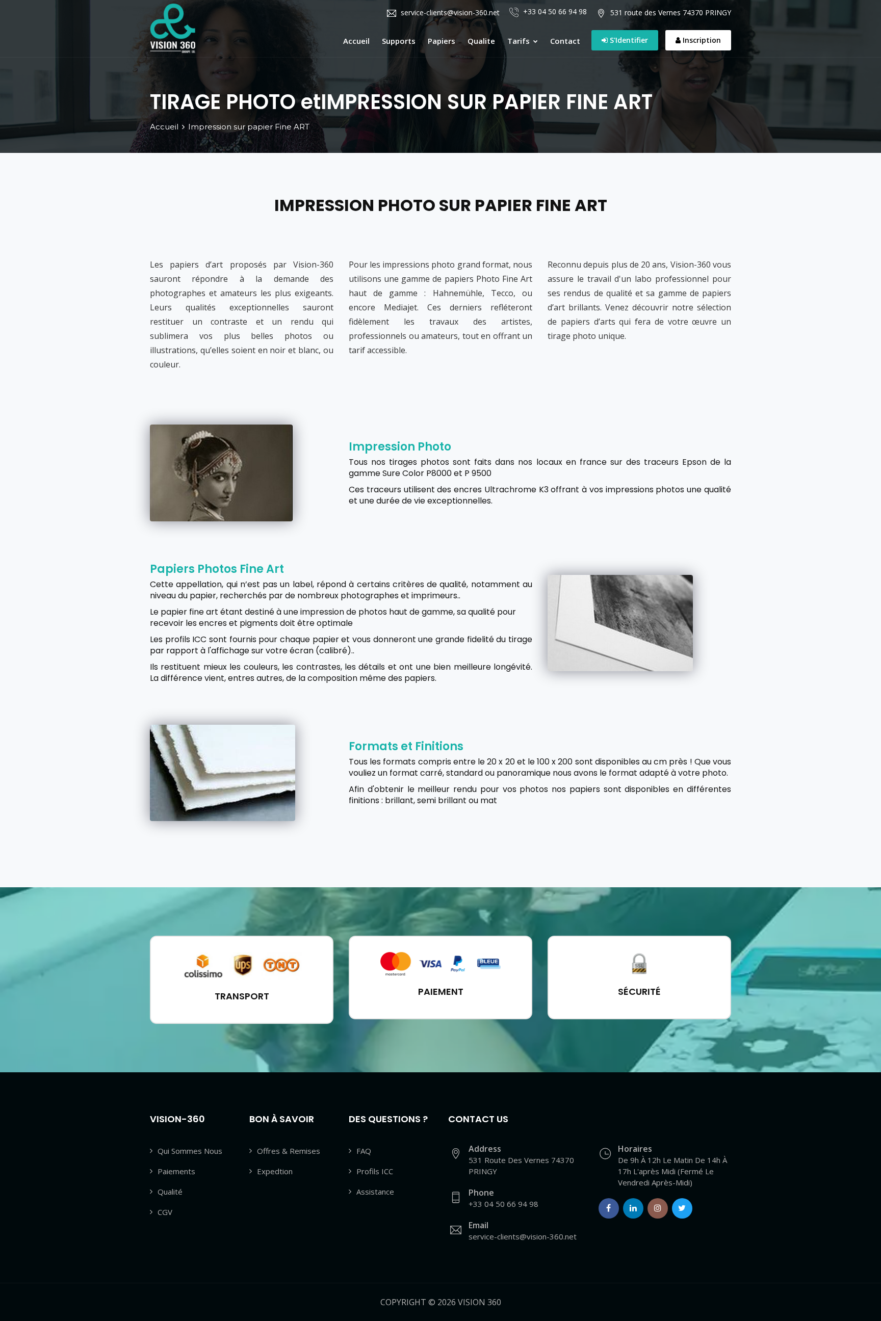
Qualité (170, 1191)
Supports (399, 41)
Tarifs (519, 41)
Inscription (701, 40)
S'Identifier (628, 40)
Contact (565, 41)
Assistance (375, 1191)
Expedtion (275, 1171)
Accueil (356, 41)
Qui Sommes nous (190, 1151)
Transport (242, 996)
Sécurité (639, 991)
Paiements (176, 1171)
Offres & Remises (288, 1151)
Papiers (441, 41)
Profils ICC (374, 1171)
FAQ (363, 1151)
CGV (165, 1212)
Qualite (481, 41)
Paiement (440, 991)
